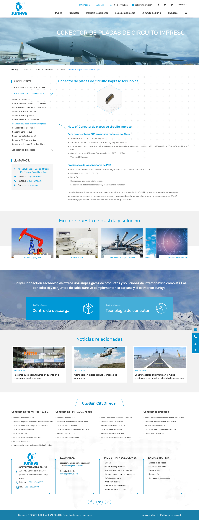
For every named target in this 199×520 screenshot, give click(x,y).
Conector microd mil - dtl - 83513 (28, 87)
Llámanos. (100, 5)
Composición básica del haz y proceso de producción (95, 377)
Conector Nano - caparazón (24, 111)
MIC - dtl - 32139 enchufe (154, 425)
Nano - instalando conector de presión (29, 103)
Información (84, 5)
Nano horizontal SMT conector (25, 120)
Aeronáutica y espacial (115, 467)
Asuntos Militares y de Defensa (121, 258)
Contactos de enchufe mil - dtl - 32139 (160, 429)
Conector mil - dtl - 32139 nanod (50, 69)
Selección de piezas (125, 13)
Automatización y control (116, 489)
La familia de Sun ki (151, 13)
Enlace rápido (158, 457)
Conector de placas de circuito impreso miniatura (32, 422)
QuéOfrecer (99, 403)
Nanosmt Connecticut (22, 132)
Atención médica (77, 257)
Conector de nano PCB (22, 99)
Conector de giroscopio (23, 150)
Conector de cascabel (21, 441)
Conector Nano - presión (23, 116)
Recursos (172, 13)
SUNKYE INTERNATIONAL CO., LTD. (46, 515)
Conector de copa (19, 433)
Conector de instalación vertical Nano (28, 144)
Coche (108, 463)
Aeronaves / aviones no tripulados (120, 474)
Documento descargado (159, 478)
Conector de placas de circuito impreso (85, 69)
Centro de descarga (50, 310)
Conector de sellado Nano (23, 128)
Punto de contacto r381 (154, 433)
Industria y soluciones (97, 13)
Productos (74, 13)
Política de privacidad (170, 515)
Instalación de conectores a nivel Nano (29, 107)
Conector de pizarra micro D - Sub (26, 437)
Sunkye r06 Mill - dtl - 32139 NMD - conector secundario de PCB (110, 96)
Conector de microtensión (23, 418)
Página (58, 13)
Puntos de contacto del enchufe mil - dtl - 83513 (164, 418)
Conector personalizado (166, 257)
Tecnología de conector (127, 310)
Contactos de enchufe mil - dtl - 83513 (160, 422)
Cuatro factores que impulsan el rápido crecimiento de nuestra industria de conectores (159, 377)
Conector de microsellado (23, 429)
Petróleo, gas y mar (32, 258)
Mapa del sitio (148, 515)
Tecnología (154, 474)
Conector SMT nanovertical (24, 140)
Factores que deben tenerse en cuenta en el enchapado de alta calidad (37, 377)
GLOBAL (181, 5)
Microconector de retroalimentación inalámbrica (32, 445)
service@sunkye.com (69, 474)
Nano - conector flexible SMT (25, 136)
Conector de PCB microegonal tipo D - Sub (30, 425)
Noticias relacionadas (99, 339)
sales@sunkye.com (143, 5)
